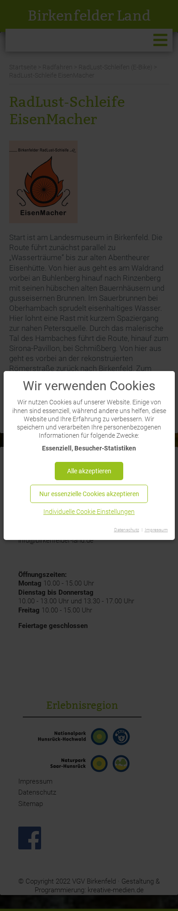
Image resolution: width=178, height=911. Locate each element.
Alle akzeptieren (89, 471)
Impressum (156, 529)
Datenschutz (126, 529)
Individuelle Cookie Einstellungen (89, 511)
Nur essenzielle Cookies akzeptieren (89, 493)
